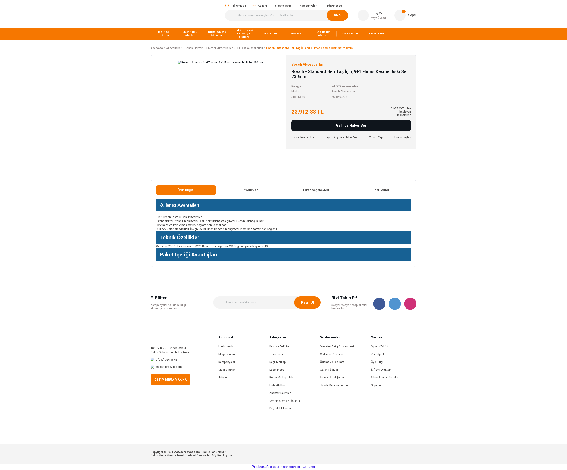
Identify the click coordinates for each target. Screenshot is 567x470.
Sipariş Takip (226, 369)
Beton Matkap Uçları (282, 377)
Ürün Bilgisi (186, 190)
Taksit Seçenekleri (316, 190)
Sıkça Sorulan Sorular (384, 377)
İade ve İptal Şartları (332, 377)
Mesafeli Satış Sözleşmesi (337, 346)
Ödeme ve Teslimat (332, 362)
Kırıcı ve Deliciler (279, 346)
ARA (337, 15)
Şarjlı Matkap (277, 362)
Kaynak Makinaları (280, 408)
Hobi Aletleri (277, 385)
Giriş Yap (377, 13)
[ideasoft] (260, 467)
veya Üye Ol (378, 18)
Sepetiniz (377, 385)
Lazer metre (276, 369)
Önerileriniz (381, 190)
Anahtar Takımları (280, 393)
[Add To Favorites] (302, 137)
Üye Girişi (377, 362)
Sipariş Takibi (379, 346)
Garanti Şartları (329, 369)
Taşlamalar (276, 354)
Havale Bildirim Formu (334, 385)
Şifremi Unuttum (381, 369)
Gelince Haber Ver (351, 125)
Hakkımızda (226, 346)
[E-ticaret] (283, 467)
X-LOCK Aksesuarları (345, 86)
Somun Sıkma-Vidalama (284, 400)
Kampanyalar (226, 362)
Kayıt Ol (307, 302)
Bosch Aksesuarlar (344, 91)
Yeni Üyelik (378, 354)
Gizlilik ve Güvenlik (332, 354)
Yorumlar (251, 190)
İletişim (223, 377)
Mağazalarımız (227, 354)
